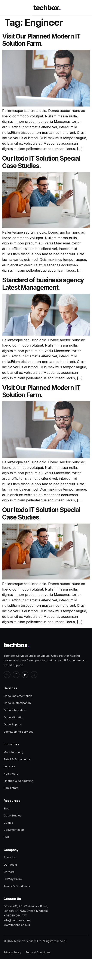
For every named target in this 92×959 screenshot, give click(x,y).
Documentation (14, 829)
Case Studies (12, 815)
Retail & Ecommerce (17, 759)
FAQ (6, 837)
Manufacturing (13, 752)
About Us (10, 857)
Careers (9, 871)
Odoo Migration (14, 717)
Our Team (10, 864)
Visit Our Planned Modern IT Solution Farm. (41, 39)
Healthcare (11, 773)
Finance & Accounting (18, 780)
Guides (8, 822)
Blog (6, 808)
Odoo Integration (15, 710)
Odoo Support (13, 724)
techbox (47, 7)
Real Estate (11, 787)
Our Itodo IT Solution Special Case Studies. (41, 162)
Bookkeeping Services (18, 731)
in (7, 674)
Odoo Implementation (18, 696)
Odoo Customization (17, 703)
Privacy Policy (13, 879)
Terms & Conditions (17, 886)
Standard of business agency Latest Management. (43, 283)
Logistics (9, 766)
